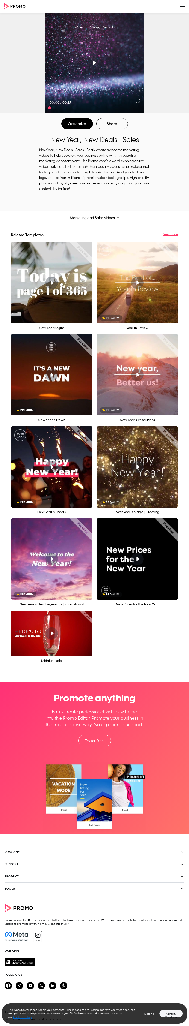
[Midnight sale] (51, 633)
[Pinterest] (63, 986)
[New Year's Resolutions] (137, 374)
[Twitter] (41, 986)
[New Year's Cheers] (51, 467)
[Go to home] (16, 6)
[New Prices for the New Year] (137, 559)
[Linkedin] (52, 986)
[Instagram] (37, 936)
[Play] (94, 63)
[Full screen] (138, 101)
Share (112, 123)
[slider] (49, 107)
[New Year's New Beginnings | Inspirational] (51, 559)
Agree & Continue (171, 1014)
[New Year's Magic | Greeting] (137, 467)
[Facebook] (16, 936)
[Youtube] (30, 986)
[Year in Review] (137, 282)
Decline (149, 1013)
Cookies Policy (22, 1017)
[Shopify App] (94, 962)
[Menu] (182, 6)
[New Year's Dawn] (51, 374)
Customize (77, 123)
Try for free (94, 740)
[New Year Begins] (51, 282)
